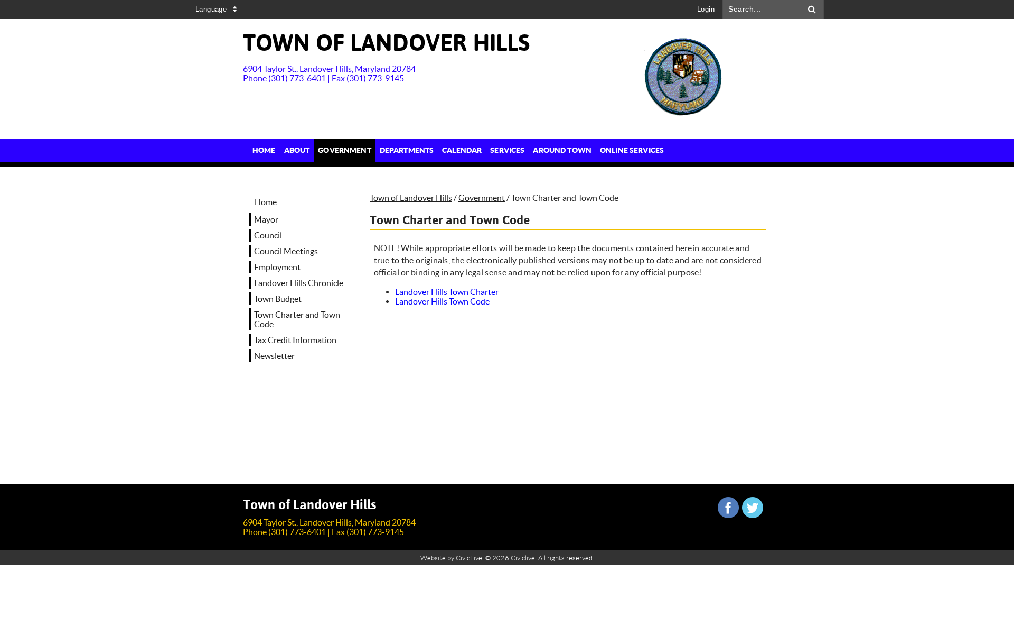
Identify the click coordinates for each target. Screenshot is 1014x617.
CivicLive (469, 558)
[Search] (812, 9)
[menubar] (458, 150)
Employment (277, 267)
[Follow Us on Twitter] (752, 507)
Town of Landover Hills (411, 197)
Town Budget (278, 298)
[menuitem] (264, 150)
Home (266, 202)
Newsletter (274, 356)
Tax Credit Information (295, 340)
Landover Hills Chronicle (298, 283)
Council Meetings (286, 251)
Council (268, 235)
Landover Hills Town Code (442, 301)
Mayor (266, 219)
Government (481, 197)
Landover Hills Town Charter (447, 292)
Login (706, 9)
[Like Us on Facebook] (728, 507)
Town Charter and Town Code (297, 319)
